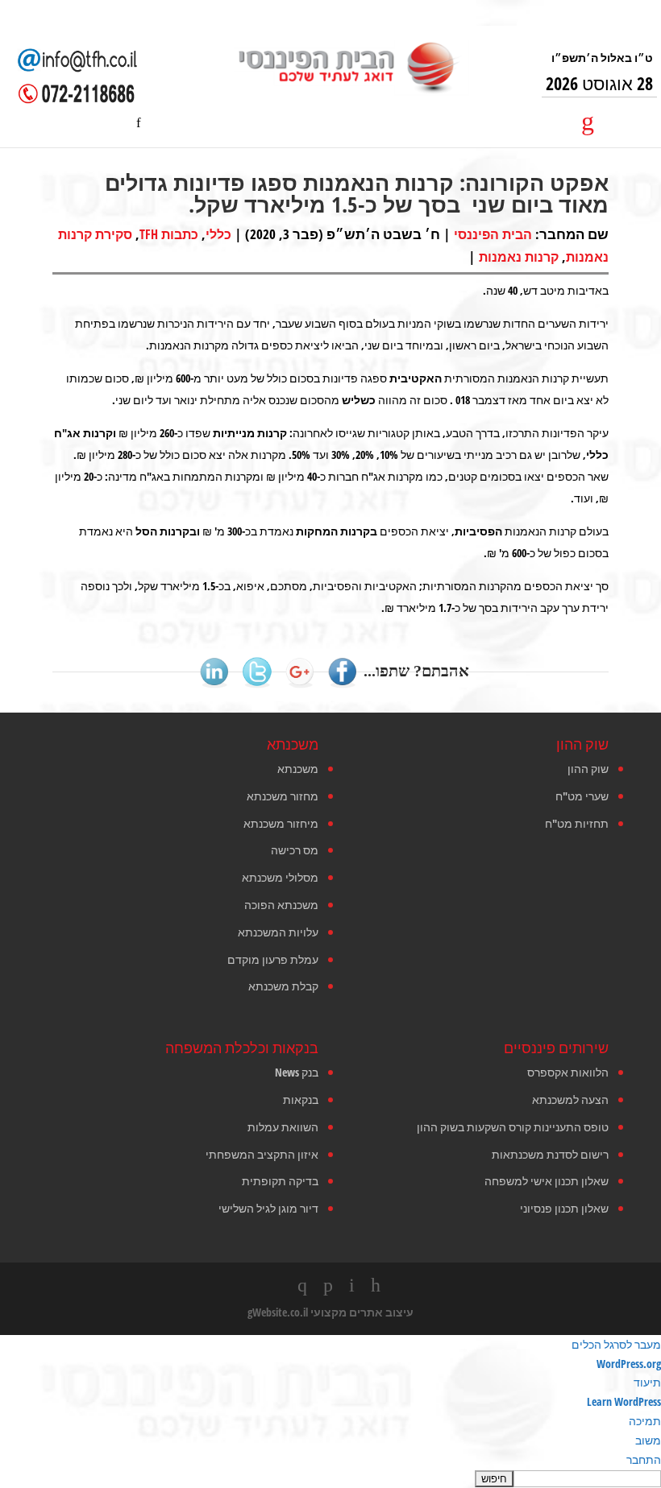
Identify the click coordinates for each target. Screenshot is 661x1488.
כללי (218, 234)
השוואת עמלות (282, 1127)
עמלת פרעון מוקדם (272, 959)
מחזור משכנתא (282, 796)
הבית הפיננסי (493, 234)
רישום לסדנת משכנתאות (550, 1154)
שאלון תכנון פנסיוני (564, 1208)
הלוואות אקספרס (568, 1072)
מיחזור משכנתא (280, 823)
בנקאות (300, 1099)
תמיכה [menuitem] (645, 1420)
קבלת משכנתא (283, 986)
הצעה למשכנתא (570, 1099)
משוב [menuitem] (648, 1440)
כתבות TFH (168, 234)
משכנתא (297, 768)
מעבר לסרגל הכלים (616, 1344)
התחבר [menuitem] (643, 1459)
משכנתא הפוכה (281, 904)
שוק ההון (588, 768)
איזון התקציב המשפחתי (262, 1154)
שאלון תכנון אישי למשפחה (546, 1180)
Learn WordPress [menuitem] (624, 1401)
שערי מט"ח (582, 796)
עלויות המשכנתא (278, 932)
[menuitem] (330, 1478)
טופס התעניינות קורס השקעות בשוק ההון (513, 1127)
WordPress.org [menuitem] (629, 1363)
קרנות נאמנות (519, 257)
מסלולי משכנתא (280, 877)
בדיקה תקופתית (280, 1180)
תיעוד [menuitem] (647, 1382)
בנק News (296, 1072)
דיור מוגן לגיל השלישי (268, 1208)
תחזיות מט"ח (577, 823)
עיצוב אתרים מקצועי (362, 1312)
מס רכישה (294, 850)
